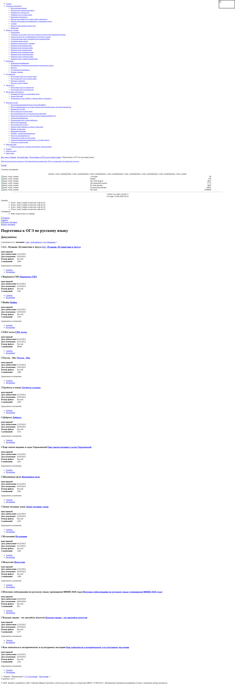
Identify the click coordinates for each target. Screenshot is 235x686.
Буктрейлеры (15, 32)
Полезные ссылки (12, 103)
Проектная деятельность (19, 17)
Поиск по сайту (11, 151)
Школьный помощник (18, 131)
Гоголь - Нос (23, 358)
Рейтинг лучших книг (18, 129)
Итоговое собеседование (19, 83)
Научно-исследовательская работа (22, 10)
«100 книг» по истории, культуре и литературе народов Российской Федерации (38, 34)
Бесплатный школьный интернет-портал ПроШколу (28, 105)
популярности (36, 242)
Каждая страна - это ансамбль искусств (66, 617)
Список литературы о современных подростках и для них (31, 37)
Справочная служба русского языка (23, 138)
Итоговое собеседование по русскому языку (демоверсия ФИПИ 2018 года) (122, 592)
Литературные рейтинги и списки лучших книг (27, 127)
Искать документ (8, 224)
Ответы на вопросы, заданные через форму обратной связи (31, 147)
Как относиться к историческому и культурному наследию (97, 647)
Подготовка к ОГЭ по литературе (22, 87)
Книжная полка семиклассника (21, 50)
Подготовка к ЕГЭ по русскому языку (24, 79)
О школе (9, 149)
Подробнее (10, 272)
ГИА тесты (21, 332)
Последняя (43, 676)
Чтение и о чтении (12, 30)
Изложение (21, 536)
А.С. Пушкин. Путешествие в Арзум (61, 247)
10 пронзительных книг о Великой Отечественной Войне (30, 39)
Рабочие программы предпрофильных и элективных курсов (31, 21)
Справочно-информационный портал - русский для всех (30, 140)
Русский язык (10, 74)
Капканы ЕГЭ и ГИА (18, 109)
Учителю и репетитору (14, 6)
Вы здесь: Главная (8, 157)
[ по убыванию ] (49, 242)
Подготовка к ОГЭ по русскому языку (24, 76)
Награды (14, 68)
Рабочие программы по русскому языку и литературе (29, 19)
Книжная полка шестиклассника (22, 48)
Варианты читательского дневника (23, 43)
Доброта (16, 417)
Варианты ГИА (28, 276)
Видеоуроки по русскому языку (22, 111)
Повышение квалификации (20, 63)
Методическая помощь (19, 8)
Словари (14, 23)
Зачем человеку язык (37, 506)
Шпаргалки (14, 28)
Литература (10, 85)
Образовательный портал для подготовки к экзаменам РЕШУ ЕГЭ (33, 116)
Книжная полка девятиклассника (22, 54)
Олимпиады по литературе (20, 12)
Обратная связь (11, 144)
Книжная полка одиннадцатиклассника (24, 59)
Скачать (9, 270)
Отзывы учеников (17, 72)
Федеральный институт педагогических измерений (28, 114)
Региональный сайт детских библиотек (24, 120)
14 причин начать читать (19, 41)
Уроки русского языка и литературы (23, 26)
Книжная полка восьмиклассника (22, 52)
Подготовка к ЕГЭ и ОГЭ (19, 125)
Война (13, 302)
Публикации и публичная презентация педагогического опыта (32, 65)
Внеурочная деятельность (15, 92)
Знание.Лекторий (17, 96)
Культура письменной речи (20, 136)
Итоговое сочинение (18, 81)
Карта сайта (10, 153)
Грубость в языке (31, 387)
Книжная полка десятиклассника (22, 57)
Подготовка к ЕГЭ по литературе (22, 90)
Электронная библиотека (19, 118)
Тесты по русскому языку (19, 142)
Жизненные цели (31, 477)
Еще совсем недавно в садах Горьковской (69, 447)
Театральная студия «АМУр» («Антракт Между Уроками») (31, 98)
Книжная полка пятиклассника (21, 45)
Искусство (19, 562)
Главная (8, 4)
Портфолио (10, 61)
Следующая (32, 676)
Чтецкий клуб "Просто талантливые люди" (25, 94)
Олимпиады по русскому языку (21, 15)
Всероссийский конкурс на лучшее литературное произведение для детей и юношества (41, 107)
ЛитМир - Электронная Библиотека (23, 133)
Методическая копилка (19, 122)
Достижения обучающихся (20, 70)
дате (27, 242)
